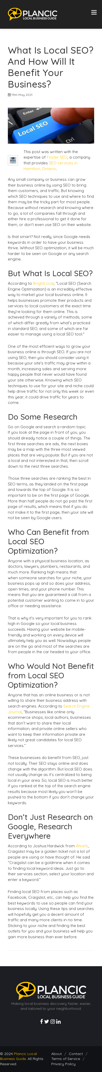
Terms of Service (65, 1058)
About (56, 1053)
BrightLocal (43, 283)
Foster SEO (57, 157)
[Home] (32, 14)
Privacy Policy (63, 1064)
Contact (76, 1053)
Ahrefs (82, 845)
